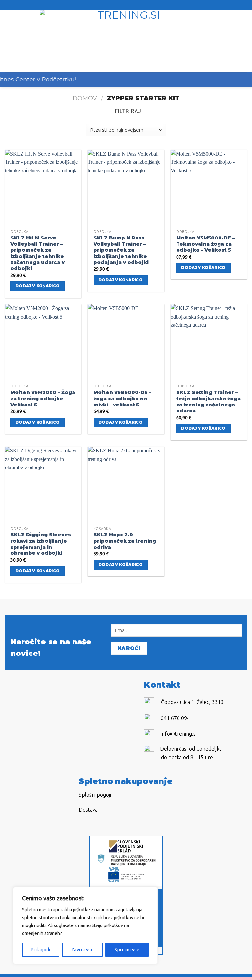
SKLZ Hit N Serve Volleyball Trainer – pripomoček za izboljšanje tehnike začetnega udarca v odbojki (37, 253)
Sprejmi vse (127, 949)
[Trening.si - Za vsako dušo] (126, 41)
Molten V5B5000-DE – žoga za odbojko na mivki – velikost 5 (122, 398)
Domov (85, 98)
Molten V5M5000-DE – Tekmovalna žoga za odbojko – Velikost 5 (205, 244)
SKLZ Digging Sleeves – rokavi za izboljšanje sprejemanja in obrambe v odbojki (42, 544)
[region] (85, 925)
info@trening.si (179, 734)
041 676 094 (175, 718)
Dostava (88, 810)
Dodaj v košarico (37, 286)
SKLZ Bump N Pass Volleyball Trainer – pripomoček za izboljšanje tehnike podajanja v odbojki (121, 250)
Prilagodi (40, 949)
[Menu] (9, 41)
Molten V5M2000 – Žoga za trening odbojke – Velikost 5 (42, 398)
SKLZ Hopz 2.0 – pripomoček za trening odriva (125, 541)
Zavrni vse (82, 949)
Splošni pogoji (95, 795)
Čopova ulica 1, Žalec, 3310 (192, 702)
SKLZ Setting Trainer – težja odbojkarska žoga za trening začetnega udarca (208, 401)
